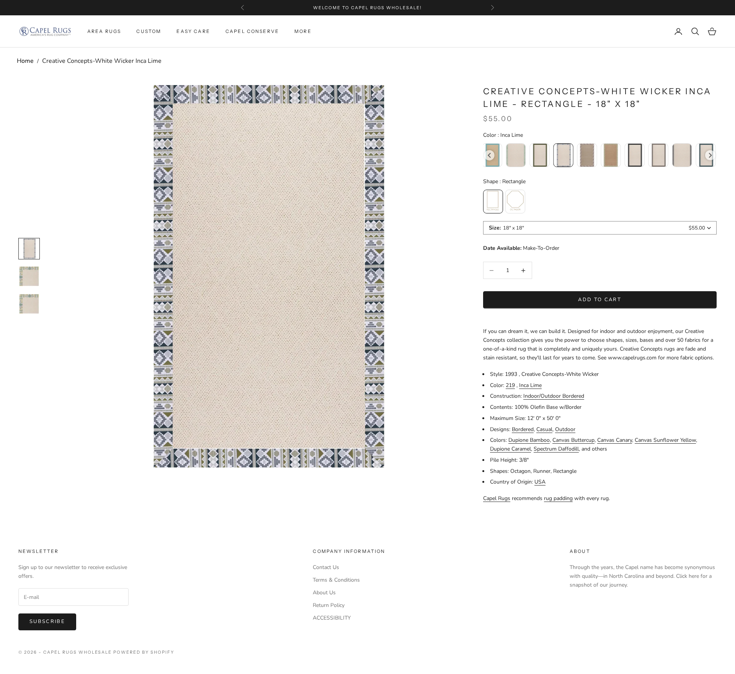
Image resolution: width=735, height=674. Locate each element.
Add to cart (599, 299)
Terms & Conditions (336, 580)
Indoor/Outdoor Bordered (553, 396)
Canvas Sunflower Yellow (665, 440)
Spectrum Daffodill (556, 449)
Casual (544, 429)
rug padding (558, 498)
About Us (324, 592)
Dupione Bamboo (529, 440)
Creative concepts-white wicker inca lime (102, 61)
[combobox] (600, 228)
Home (25, 61)
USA (540, 481)
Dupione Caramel (510, 449)
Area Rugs (104, 31)
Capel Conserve (252, 31)
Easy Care (193, 31)
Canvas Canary (614, 440)
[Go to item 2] (29, 304)
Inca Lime (530, 385)
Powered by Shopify (143, 652)
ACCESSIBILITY (332, 618)
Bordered (523, 429)
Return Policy (329, 605)
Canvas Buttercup (573, 440)
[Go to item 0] (29, 248)
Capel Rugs (496, 498)
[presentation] (489, 155)
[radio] (516, 155)
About (580, 551)
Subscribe (47, 621)
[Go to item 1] (29, 276)
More (303, 31)
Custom (148, 31)
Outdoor (565, 429)
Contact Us (326, 567)
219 (510, 385)
